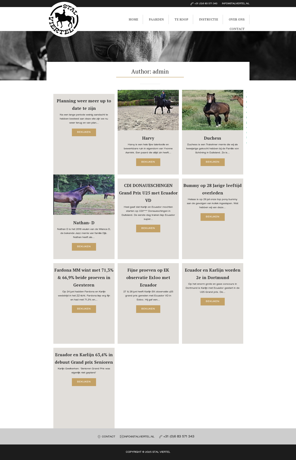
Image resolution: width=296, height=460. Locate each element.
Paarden (156, 19)
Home (133, 19)
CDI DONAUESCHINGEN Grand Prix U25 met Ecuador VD (148, 193)
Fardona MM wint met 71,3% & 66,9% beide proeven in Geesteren (84, 277)
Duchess (212, 138)
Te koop (181, 19)
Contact (237, 29)
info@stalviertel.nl (139, 437)
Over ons (237, 19)
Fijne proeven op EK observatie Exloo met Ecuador (148, 277)
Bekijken (84, 132)
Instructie (208, 19)
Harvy (148, 138)
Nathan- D (83, 222)
